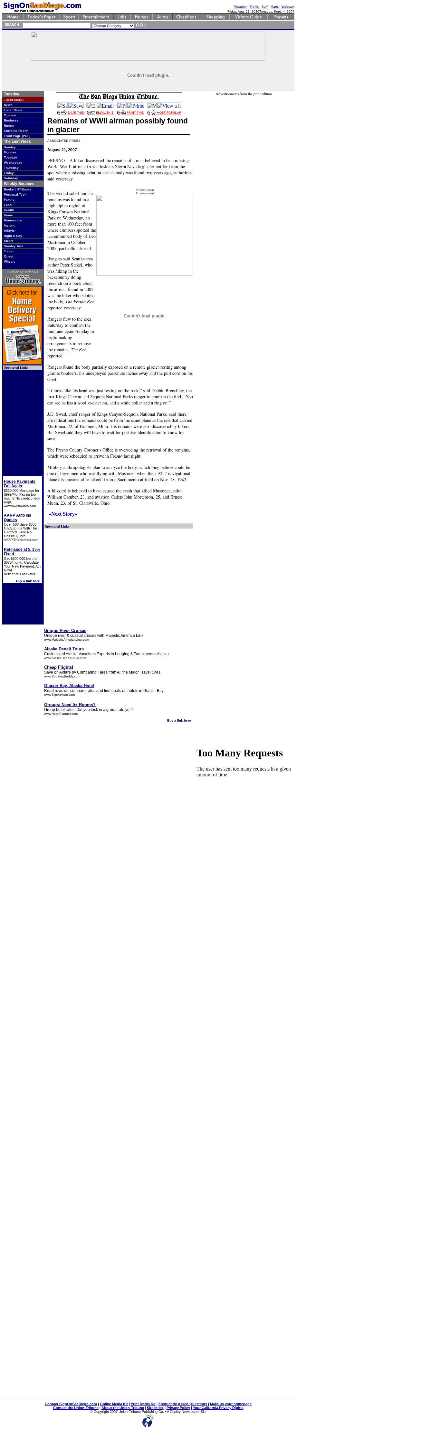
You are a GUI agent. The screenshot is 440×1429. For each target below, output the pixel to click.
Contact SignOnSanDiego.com (71, 1404)
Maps (275, 6)
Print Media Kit (143, 1404)
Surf (265, 6)
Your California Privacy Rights (218, 1408)
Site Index (155, 1408)
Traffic (254, 6)
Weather (240, 6)
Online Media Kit (114, 1404)
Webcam (288, 6)
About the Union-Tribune (122, 1408)
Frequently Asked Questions (182, 1404)
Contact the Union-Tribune (76, 1408)
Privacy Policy (178, 1408)
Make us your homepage (231, 1404)
